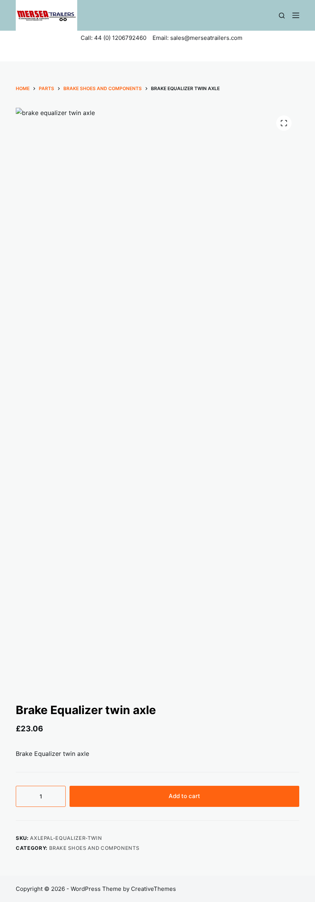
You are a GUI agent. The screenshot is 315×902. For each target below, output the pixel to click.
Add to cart (184, 796)
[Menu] (295, 15)
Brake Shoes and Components (94, 848)
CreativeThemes (153, 888)
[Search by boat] (282, 15)
